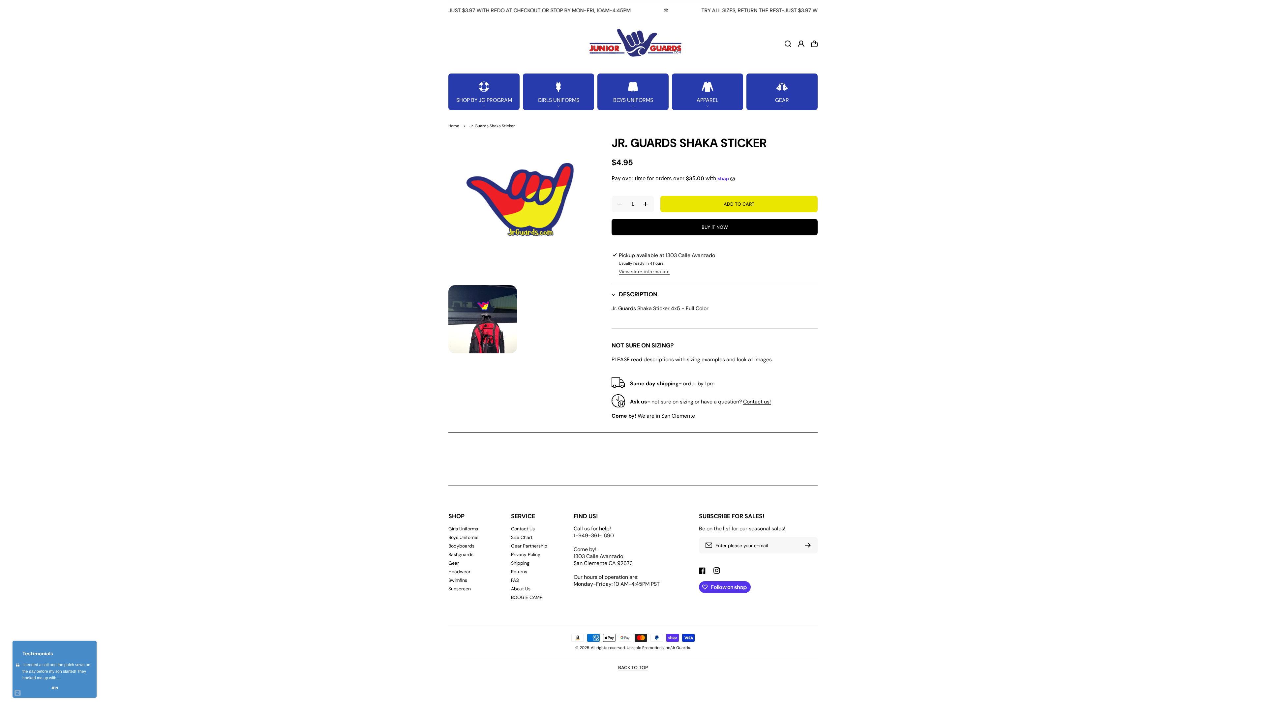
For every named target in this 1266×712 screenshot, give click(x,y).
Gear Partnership (529, 546)
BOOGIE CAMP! (527, 597)
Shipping (520, 563)
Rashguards (460, 554)
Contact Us (523, 529)
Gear (453, 563)
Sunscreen (459, 589)
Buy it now (715, 227)
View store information (644, 271)
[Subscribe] (809, 545)
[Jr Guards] (633, 44)
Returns (519, 572)
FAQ (515, 580)
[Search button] (788, 43)
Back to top (633, 667)
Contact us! (757, 401)
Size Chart (521, 537)
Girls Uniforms (463, 529)
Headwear (459, 572)
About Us (520, 589)
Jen (54, 688)
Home (453, 126)
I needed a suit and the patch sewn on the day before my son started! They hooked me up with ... (56, 671)
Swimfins (457, 580)
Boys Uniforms (463, 537)
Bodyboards (461, 546)
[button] (484, 92)
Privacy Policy (525, 554)
